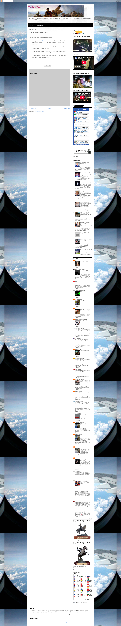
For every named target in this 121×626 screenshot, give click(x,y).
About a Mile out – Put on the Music (82, 472)
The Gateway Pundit (79, 328)
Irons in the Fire (78, 391)
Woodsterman (78, 480)
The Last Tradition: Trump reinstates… (80, 135)
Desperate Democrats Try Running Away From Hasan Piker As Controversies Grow (82, 360)
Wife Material (82, 300)
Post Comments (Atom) (39, 111)
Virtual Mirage (78, 471)
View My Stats (76, 157)
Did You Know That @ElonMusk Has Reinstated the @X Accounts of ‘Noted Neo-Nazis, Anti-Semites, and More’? (82, 403)
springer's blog (78, 349)
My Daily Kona (78, 446)
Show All (90, 518)
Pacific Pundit (78, 338)
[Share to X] (47, 66)
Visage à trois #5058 (84, 270)
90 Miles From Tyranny (80, 269)
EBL (76, 308)
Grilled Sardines (83, 309)
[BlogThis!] (46, 66)
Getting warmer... (83, 291)
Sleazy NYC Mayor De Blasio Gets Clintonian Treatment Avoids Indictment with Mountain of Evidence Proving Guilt (86, 224)
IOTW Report (77, 281)
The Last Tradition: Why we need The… (81, 128)
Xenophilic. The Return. (80, 290)
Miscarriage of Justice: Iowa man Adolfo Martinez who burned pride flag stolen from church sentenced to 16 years (85, 204)
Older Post (67, 108)
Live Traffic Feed (81, 109)
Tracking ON (85, 144)
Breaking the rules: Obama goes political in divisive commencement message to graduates (85, 193)
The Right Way (78, 413)
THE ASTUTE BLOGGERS (80, 501)
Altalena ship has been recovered (81, 502)
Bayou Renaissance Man (80, 458)
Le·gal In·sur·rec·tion (79, 358)
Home (31, 25)
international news (35, 67)
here (33, 61)
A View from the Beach (80, 379)
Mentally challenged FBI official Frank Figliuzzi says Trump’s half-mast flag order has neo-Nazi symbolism (85, 175)
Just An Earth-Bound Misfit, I (81, 319)
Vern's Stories (78, 260)
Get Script (77, 144)
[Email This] (45, 66)
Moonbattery (77, 509)
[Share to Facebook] (49, 66)
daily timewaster (78, 299)
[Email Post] (43, 65)
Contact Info (39, 25)
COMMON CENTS (78, 434)
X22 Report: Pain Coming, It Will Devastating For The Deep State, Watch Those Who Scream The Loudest (85, 183)
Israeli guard (43, 41)
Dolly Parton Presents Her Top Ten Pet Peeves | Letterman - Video (85, 424)
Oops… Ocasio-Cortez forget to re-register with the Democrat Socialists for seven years (82, 340)
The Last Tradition (77, 112)
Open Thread (77, 511)
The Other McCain (79, 401)
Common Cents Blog (79, 422)
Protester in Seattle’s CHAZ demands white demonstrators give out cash (86, 251)
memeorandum (78, 489)
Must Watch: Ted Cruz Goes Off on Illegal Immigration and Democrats (86, 213)
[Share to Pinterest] (50, 66)
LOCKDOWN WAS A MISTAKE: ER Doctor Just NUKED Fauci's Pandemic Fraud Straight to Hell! (85, 164)
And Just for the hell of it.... (85, 261)
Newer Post (32, 108)
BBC (33, 41)
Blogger (65, 622)
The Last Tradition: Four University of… (81, 118)
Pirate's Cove (78, 369)
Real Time (81, 144)
